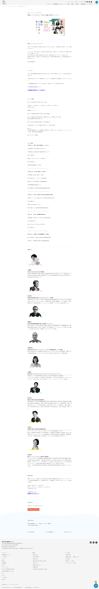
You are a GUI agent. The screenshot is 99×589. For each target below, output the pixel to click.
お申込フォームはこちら (33, 509)
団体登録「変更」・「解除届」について (72, 556)
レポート (3, 558)
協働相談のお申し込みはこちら (33, 493)
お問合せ (76, 1)
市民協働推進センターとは (58, 4)
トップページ (48, 4)
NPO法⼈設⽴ (35, 558)
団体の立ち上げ (35, 554)
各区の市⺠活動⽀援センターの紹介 (7, 571)
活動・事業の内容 (36, 556)
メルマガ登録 (81, 1)
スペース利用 (89, 4)
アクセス (72, 1)
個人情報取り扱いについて (5, 584)
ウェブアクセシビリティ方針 (14, 584)
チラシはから (31, 61)
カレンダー (25, 548)
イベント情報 (66, 4)
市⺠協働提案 (83, 4)
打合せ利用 (68, 558)
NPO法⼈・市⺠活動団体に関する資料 (8, 569)
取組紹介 (72, 4)
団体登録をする (68, 554)
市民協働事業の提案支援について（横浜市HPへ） (37, 90)
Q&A (69, 1)
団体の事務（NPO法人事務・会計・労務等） (40, 569)
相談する (77, 4)
